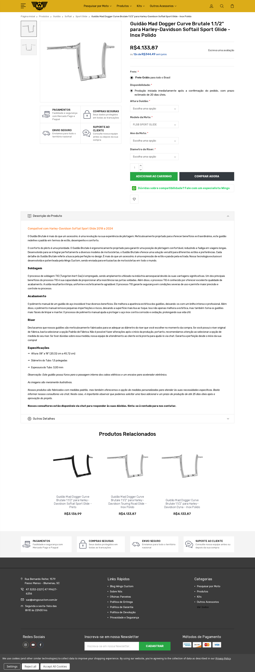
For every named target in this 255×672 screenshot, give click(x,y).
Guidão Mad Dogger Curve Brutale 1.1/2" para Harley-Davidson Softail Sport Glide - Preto (73, 502)
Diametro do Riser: (143, 149)
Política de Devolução (123, 612)
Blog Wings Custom (121, 586)
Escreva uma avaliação (221, 50)
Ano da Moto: (139, 133)
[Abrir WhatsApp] (8, 663)
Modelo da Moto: (141, 117)
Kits (139, 6)
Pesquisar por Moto (96, 6)
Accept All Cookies (55, 666)
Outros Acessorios (161, 6)
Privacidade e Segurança (124, 617)
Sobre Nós (116, 591)
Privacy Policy (223, 658)
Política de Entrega (121, 601)
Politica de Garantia (121, 607)
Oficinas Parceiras (120, 596)
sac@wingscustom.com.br (41, 599)
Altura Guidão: (140, 101)
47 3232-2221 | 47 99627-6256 (41, 591)
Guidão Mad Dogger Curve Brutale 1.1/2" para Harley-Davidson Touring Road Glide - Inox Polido (127, 502)
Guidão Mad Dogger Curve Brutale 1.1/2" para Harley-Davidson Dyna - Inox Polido (182, 504)
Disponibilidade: (141, 85)
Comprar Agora (206, 176)
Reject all (30, 666)
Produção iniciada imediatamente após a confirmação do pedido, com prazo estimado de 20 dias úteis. (184, 92)
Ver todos (203, 607)
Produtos (123, 6)
